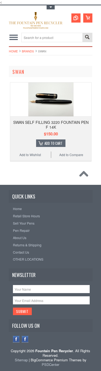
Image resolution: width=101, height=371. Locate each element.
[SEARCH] (87, 37)
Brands (28, 51)
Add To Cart (53, 143)
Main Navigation (13, 37)
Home (13, 51)
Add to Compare (71, 154)
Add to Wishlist (30, 154)
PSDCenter (50, 364)
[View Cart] (87, 18)
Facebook (16, 339)
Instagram (25, 339)
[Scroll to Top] (85, 175)
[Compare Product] (76, 18)
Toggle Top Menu (51, 7)
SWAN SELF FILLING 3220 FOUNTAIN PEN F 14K (51, 125)
